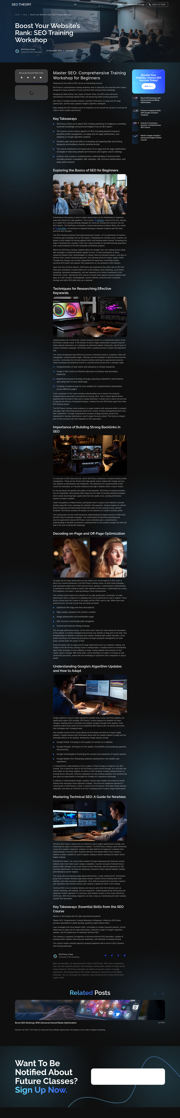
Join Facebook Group (134, 4)
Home (17, 14)
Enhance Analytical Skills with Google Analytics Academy (151, 113)
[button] (21, 77)
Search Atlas (60, 228)
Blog (119, 4)
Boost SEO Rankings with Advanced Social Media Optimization (151, 100)
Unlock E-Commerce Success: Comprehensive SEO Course (151, 125)
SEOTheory (99, 220)
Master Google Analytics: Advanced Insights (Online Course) (151, 138)
